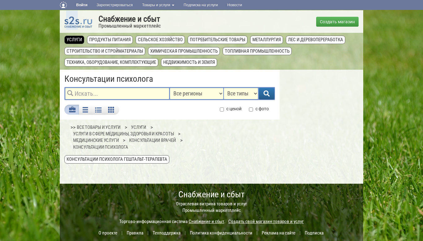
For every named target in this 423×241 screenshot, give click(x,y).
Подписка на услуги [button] (201, 5)
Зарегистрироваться (115, 5)
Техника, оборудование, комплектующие (111, 62)
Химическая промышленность (184, 51)
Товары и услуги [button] (156, 5)
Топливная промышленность (257, 51)
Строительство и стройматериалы (105, 51)
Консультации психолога (100, 147)
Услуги (74, 39)
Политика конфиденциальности (221, 233)
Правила (135, 233)
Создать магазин (337, 21)
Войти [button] (81, 5)
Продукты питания (110, 39)
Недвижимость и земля (189, 62)
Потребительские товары (217, 39)
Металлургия (266, 39)
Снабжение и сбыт (129, 19)
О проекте (107, 233)
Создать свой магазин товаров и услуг (266, 221)
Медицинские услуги (96, 140)
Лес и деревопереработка (315, 39)
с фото (262, 108)
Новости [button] (234, 5)
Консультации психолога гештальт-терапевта (117, 159)
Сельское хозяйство (160, 39)
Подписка (314, 233)
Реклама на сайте (278, 233)
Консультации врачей (152, 140)
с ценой (234, 108)
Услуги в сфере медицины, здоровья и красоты (123, 134)
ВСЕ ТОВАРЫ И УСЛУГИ (98, 127)
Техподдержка (167, 233)
